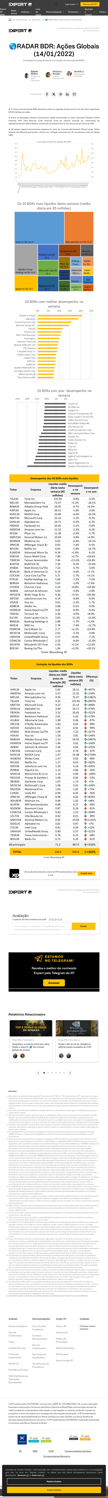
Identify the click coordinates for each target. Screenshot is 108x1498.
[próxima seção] (70, 1072)
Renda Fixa (14, 1363)
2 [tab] (48, 1072)
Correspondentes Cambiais (78, 1451)
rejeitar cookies (54, 1481)
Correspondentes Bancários (56, 1456)
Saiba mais (36, 1475)
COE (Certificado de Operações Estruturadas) (18, 1379)
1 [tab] (44, 1072)
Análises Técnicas (17, 1348)
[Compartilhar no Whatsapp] (60, 94)
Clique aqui (86, 873)
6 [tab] (64, 1072)
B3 (20, 1451)
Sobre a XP (61, 1326)
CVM (51, 1451)
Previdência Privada (18, 1369)
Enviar (84, 926)
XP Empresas (62, 1354)
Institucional (62, 1332)
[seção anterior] (38, 1072)
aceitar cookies (54, 1490)
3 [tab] (52, 1072)
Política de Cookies (65, 1348)
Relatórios (36, 20)
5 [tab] (60, 1072)
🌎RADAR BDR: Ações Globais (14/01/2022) (63, 20)
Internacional (21, 20)
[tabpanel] (31, 1041)
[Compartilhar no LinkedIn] (67, 94)
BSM (35, 1451)
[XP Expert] (20, 4)
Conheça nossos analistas (87, 1327)
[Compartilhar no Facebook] (47, 94)
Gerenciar (22, 1475)
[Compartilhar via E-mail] (74, 94)
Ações (12, 1341)
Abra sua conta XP (90, 4)
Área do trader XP (64, 1360)
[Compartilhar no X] (54, 94)
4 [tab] (56, 1072)
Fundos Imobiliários (18, 1326)
